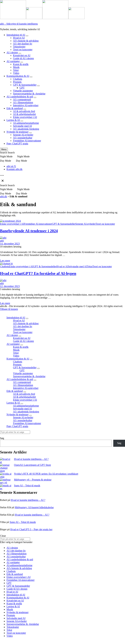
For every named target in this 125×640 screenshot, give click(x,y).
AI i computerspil (22, 99)
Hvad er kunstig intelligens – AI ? (31, 459)
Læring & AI (13, 120)
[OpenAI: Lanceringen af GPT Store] (5, 468)
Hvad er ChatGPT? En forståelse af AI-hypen (38, 273)
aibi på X (11, 166)
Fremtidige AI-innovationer (27, 140)
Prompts (17, 81)
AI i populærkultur (22, 137)
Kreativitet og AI (21, 55)
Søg (2, 438)
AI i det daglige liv (22, 43)
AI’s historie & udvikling (26, 40)
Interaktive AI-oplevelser (25, 105)
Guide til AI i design (23, 58)
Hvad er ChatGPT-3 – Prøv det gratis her (31, 529)
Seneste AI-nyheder (23, 134)
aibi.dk (3, 196)
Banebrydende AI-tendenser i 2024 (29, 231)
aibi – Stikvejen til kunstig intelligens (19, 23)
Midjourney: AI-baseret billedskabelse (34, 507)
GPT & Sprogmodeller (24, 84)
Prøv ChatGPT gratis (17, 143)
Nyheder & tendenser (17, 131)
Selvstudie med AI (22, 126)
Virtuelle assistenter (23, 90)
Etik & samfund (15, 108)
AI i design (12, 52)
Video (16, 73)
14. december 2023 (10, 243)
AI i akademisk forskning (26, 128)
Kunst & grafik (20, 64)
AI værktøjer (13, 61)
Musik (16, 67)
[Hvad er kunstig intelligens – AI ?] (5, 461)
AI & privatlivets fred (24, 111)
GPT (22, 87)
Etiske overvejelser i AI (25, 117)
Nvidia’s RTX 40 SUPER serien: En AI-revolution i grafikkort (46, 473)
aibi (2, 240)
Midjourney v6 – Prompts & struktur (32, 479)
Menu (4, 149)
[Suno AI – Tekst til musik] (5, 487)
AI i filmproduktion (23, 102)
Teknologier (19, 46)
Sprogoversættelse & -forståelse (29, 93)
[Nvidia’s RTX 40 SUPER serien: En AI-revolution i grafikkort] (5, 475)
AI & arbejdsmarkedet (24, 114)
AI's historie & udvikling (19, 568)
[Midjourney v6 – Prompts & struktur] (5, 481)
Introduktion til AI (16, 34)
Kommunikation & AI (18, 76)
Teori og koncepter (22, 49)
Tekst (16, 70)
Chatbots (17, 79)
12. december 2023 (10, 286)
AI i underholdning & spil (20, 96)
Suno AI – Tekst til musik (27, 485)
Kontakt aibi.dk (14, 169)
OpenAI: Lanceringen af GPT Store (32, 465)
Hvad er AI (19, 37)
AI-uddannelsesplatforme (26, 123)
